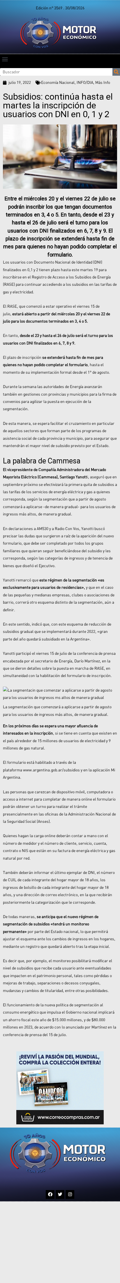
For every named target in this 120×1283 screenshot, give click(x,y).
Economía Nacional (58, 82)
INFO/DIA (85, 82)
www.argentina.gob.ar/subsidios (51, 770)
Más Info (102, 82)
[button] (5, 59)
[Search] (116, 72)
